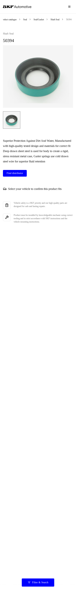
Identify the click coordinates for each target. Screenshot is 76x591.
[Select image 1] (11, 120)
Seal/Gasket (39, 19)
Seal (25, 19)
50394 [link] (69, 19)
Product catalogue (9, 19)
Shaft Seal (55, 19)
